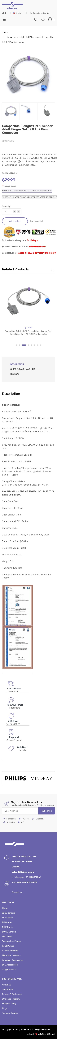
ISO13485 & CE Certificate (17, 626)
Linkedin (39, 819)
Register (37, 13)
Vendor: (6, 173)
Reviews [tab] (14, 374)
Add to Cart (15, 221)
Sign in (46, 13)
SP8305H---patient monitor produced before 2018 (27, 191)
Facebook (10, 819)
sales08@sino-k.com (23, 872)
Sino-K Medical (48, 1034)
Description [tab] (17, 364)
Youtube (10, 822)
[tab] (22, 369)
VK (22, 822)
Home (5, 32)
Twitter (25, 819)
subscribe (47, 811)
